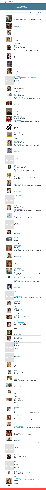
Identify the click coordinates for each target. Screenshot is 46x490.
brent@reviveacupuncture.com (18, 191)
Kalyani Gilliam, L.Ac (16, 86)
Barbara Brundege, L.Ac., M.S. (17, 245)
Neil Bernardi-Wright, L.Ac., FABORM (18, 276)
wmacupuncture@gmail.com (17, 151)
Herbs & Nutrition (19, 38)
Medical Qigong (19, 77)
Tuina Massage (16, 221)
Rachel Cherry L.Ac (17, 422)
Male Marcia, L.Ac (16, 370)
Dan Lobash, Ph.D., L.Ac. (17, 132)
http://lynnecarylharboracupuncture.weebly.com (19, 97)
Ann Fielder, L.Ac (16, 308)
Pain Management (20, 31)
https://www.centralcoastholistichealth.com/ (19, 184)
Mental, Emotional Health (33, 77)
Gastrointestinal (19, 109)
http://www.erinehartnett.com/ (18, 272)
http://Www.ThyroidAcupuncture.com (18, 120)
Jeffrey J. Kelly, (16, 461)
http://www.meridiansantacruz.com (18, 176)
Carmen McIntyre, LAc (16, 415)
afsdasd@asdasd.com (17, 403)
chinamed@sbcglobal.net (17, 279)
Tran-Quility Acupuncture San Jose (18, 220)
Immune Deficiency (24, 109)
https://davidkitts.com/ (17, 169)
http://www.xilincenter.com (17, 465)
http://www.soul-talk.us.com (17, 249)
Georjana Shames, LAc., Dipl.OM (18, 116)
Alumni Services (16, 488)
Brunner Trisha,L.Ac (16, 444)
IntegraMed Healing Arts (17, 76)
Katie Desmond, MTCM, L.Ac (17, 15)
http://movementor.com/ (17, 89)
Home (24, 1)
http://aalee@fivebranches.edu (18, 433)
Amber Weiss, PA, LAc (16, 390)
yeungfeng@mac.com (17, 366)
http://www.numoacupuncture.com (18, 216)
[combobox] (33, 12)
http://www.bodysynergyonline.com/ (18, 411)
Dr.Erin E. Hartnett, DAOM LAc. (18, 268)
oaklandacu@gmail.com (17, 26)
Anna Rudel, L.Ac (16, 205)
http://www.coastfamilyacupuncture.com (19, 65)
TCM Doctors (28, 1)
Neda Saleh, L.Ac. (17, 471)
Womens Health (19, 46)
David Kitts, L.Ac (16, 165)
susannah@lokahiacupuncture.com (18, 56)
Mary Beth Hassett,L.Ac (17, 37)
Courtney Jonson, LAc (17, 108)
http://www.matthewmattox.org (18, 441)
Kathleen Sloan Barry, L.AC (17, 195)
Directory (28, 488)
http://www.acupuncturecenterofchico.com (19, 257)
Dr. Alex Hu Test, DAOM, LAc (17, 398)
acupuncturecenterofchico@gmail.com (18, 256)
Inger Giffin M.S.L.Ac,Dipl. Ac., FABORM (19, 322)
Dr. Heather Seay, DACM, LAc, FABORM (19, 140)
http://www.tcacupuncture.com (18, 339)
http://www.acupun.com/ (17, 280)
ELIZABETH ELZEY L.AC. (18, 407)
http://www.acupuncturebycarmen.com (18, 418)
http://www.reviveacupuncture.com (18, 49)
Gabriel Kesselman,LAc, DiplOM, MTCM (19, 30)
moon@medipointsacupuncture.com (18, 287)
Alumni (38, 1)
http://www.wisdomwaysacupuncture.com (19, 326)
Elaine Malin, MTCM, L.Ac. (17, 478)
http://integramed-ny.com (17, 81)
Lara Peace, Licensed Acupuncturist (18, 330)
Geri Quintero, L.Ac (16, 315)
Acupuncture (16, 31)
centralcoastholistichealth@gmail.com (18, 183)
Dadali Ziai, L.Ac (16, 173)
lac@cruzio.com (16, 96)
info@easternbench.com (17, 143)
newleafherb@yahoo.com (17, 356)
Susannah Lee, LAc (16, 53)
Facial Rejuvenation (20, 269)
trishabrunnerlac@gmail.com (18, 448)
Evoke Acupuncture (17, 155)
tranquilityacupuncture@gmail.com (18, 224)
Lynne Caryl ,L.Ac (16, 93)
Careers (31, 1)
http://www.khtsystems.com (17, 136)
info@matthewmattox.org (17, 440)
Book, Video (19, 399)
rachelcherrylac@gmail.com (17, 425)
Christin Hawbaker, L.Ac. (17, 301)
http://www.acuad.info (17, 379)
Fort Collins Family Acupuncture (18, 291)
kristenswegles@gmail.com (17, 264)
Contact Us (36, 488)
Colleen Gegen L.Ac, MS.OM (17, 336)
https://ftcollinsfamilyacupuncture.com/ (18, 296)
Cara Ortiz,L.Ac (16, 45)
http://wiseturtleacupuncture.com (18, 241)
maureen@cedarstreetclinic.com (18, 104)
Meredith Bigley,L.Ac (16, 454)
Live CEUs (33, 488)
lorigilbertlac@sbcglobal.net (17, 233)
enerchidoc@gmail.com (17, 80)
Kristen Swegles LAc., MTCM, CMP (19, 260)
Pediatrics (23, 316)
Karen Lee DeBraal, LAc (17, 237)
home (25, 488)
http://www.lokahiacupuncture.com (18, 57)
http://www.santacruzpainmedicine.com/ (19, 426)
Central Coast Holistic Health (17, 180)
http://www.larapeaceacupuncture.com (18, 334)
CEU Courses (35, 1)
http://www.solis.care (17, 346)
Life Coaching (16, 181)
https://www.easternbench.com (18, 144)
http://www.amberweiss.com (17, 394)
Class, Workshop (23, 221)
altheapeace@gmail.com (17, 333)
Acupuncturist (16, 343)
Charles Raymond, (16, 362)
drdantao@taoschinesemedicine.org (18, 128)
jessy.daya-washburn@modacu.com (18, 72)
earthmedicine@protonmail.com (18, 386)
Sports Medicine (28, 77)
